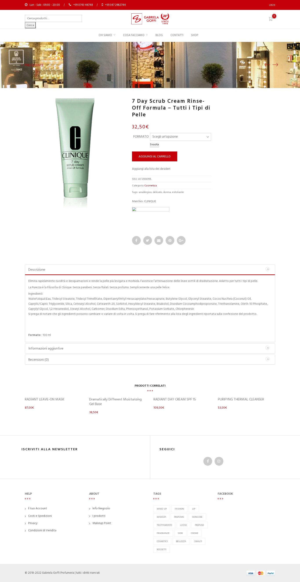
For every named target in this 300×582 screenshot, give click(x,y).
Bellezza (181, 541)
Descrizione (36, 269)
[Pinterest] (170, 240)
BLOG (159, 35)
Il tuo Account (37, 508)
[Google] (181, 240)
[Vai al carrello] (271, 19)
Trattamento (164, 525)
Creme (194, 533)
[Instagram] (219, 461)
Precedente (34, 65)
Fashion (179, 509)
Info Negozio (101, 508)
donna (167, 192)
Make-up (162, 509)
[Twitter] (147, 240)
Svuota (154, 144)
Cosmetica (150, 186)
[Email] (158, 240)
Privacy (33, 523)
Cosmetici (162, 541)
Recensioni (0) (38, 359)
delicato (157, 192)
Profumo (179, 517)
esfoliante (178, 192)
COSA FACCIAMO (134, 35)
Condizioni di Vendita (42, 530)
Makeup (161, 517)
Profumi (199, 525)
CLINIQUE (150, 201)
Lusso (183, 525)
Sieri (180, 533)
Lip (193, 509)
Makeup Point (101, 523)
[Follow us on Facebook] (207, 461)
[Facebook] (136, 240)
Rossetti (161, 549)
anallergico (145, 192)
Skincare (197, 517)
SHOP (194, 35)
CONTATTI (176, 35)
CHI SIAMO (105, 35)
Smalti (198, 541)
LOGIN (272, 5)
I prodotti (98, 515)
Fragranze (163, 533)
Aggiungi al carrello (155, 156)
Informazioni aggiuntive (45, 348)
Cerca (30, 25)
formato (141, 136)
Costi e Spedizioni (40, 515)
